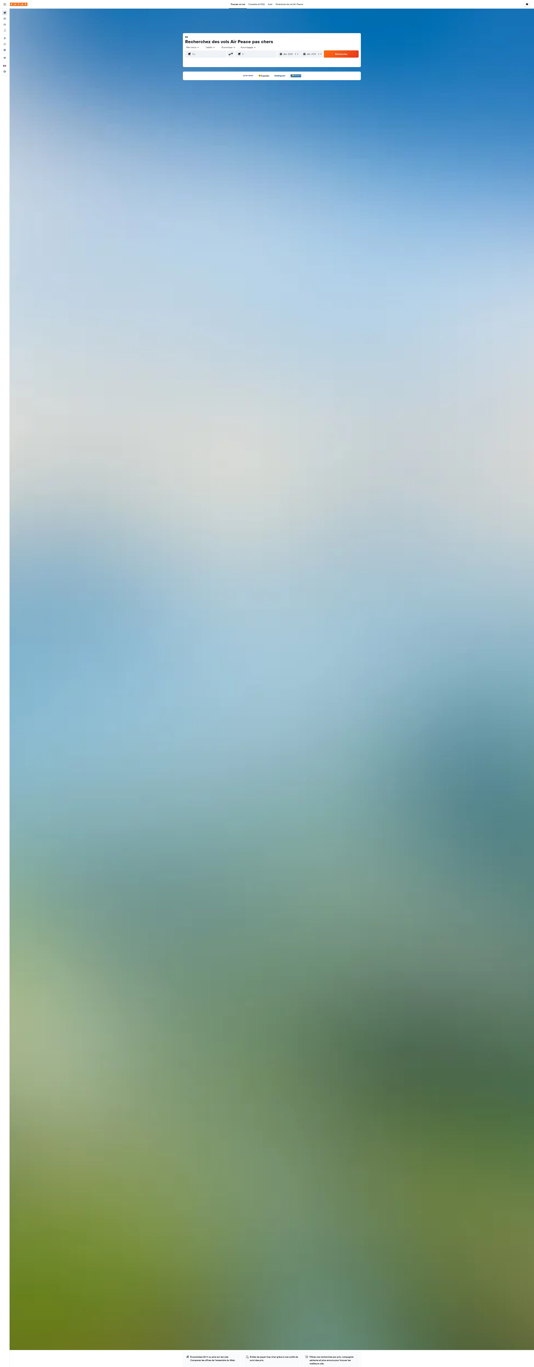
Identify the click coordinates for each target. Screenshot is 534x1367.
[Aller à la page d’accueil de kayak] (18, 4)
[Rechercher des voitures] (4, 24)
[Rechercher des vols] (4, 13)
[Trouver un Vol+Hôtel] (4, 30)
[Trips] (4, 58)
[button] (5, 4)
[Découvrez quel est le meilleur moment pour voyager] (4, 50)
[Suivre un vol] (4, 44)
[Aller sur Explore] (4, 38)
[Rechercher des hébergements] (4, 18)
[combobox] (193, 47)
